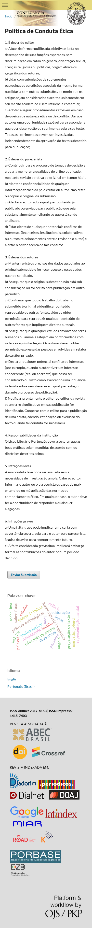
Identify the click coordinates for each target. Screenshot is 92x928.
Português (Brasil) (21, 686)
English (12, 679)
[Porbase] (35, 861)
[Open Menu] (5, 5)
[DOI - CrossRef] (39, 759)
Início (8, 16)
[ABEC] (32, 741)
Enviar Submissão (24, 575)
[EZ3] (20, 875)
